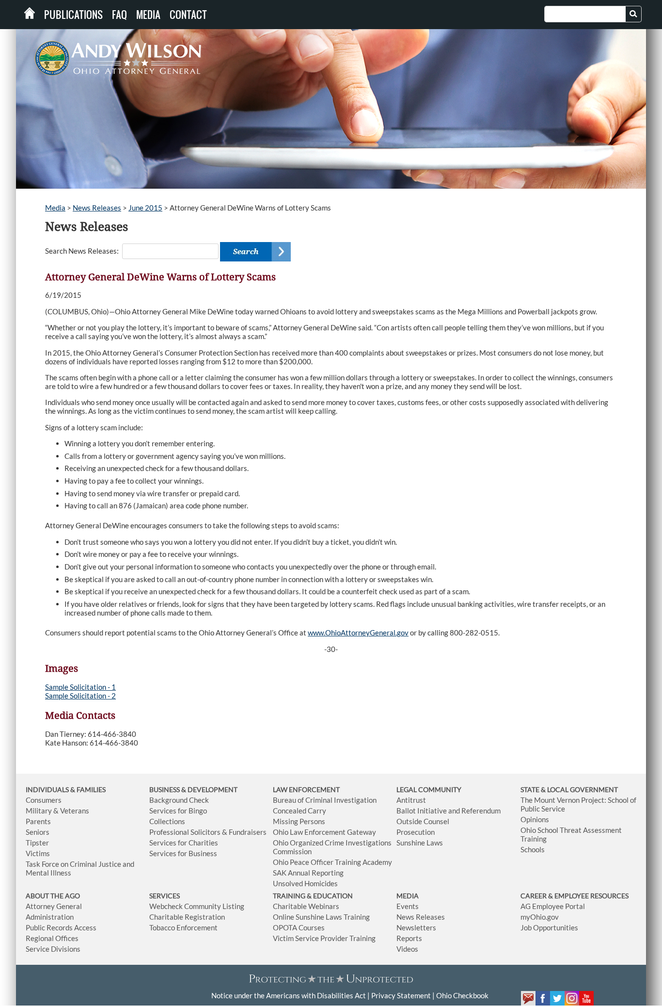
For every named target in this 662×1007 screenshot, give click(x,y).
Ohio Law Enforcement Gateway (324, 832)
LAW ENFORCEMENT (306, 789)
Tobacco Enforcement (183, 927)
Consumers (44, 800)
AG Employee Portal (552, 906)
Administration (50, 916)
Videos (407, 948)
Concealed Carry (299, 810)
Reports (409, 938)
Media (148, 14)
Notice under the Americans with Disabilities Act (288, 995)
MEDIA (407, 896)
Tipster (37, 842)
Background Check (179, 800)
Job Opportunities (549, 927)
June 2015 (145, 207)
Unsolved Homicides (305, 883)
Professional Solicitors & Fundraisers (208, 832)
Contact (188, 14)
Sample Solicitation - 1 (80, 686)
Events (407, 906)
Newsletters (416, 927)
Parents (38, 821)
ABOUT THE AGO (53, 896)
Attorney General (54, 906)
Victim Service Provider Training (324, 938)
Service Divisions (53, 948)
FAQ (119, 14)
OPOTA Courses (299, 927)
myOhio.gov (539, 916)
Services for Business (183, 853)
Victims (38, 853)
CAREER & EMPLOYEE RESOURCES (574, 896)
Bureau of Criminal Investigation (325, 800)
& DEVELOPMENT (209, 789)
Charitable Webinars (306, 906)
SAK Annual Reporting (308, 872)
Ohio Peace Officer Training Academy (332, 862)
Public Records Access (61, 927)
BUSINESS (165, 789)
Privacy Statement (401, 995)
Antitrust (411, 800)
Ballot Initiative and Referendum (448, 810)
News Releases (97, 207)
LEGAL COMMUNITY (428, 789)
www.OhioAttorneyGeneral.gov (358, 632)
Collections (167, 821)
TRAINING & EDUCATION (313, 896)
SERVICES (164, 896)
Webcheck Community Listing (196, 906)
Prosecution (415, 832)
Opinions (534, 819)
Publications (73, 14)
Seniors (37, 832)
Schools (532, 849)
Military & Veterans (57, 810)
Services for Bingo (178, 810)
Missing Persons (299, 821)
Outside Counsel (422, 821)
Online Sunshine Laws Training (321, 916)
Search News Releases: (82, 250)
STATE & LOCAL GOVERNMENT (569, 789)
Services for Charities (183, 842)
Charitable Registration (187, 916)
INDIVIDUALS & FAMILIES (66, 789)
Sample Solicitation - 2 (80, 695)
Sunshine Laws (419, 842)
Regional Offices (52, 938)
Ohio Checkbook (462, 995)
